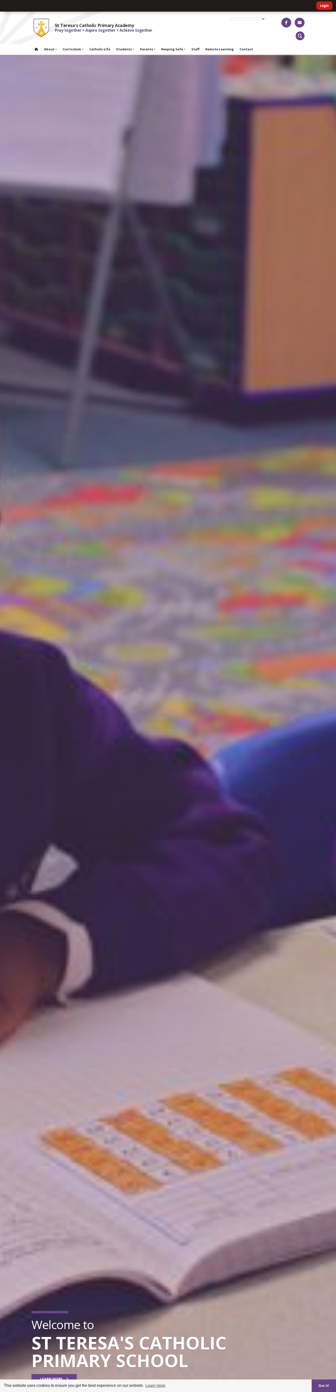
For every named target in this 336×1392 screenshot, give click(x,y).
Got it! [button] (324, 1386)
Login (324, 5)
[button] (300, 35)
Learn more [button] (155, 1385)
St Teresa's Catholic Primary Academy (94, 25)
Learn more (51, 1379)
